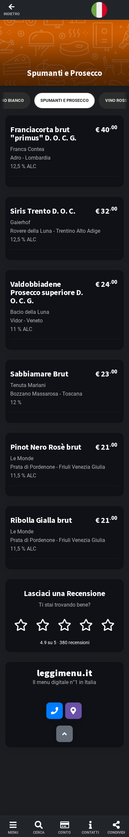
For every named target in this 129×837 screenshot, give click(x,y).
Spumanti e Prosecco (64, 100)
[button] (64, 10)
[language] (99, 10)
